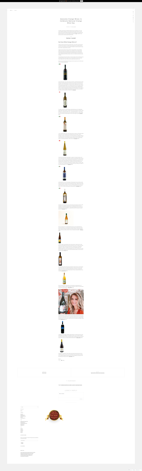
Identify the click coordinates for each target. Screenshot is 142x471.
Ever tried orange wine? (71, 38)
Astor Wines (70, 356)
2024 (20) (22, 430)
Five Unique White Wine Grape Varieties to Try (26, 455)
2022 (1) (22, 432)
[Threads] (133, 21)
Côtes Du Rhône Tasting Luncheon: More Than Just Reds (28, 452)
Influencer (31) (22, 425)
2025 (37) (22, 429)
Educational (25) (23, 415)
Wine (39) (22, 414)
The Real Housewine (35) (24, 423)
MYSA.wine (81, 229)
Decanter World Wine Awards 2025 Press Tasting (27, 453)
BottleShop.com (63, 319)
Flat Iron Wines (70, 287)
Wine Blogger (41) (23, 422)
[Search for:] (18, 10)
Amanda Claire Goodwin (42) (24, 421)
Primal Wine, (81, 113)
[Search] (14, 10)
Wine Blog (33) (22, 424)
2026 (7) (22, 428)
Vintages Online (78, 337)
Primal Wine (75, 138)
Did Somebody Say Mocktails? (24, 456)
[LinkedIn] (133, 19)
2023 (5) (22, 431)
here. (76, 33)
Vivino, (65, 250)
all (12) (21, 410)
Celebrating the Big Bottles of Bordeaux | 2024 (27, 454)
